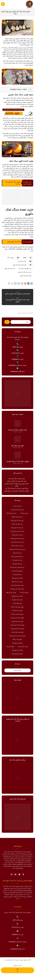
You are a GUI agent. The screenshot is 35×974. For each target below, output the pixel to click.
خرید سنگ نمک (25, 41)
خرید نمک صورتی (17, 563)
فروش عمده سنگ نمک (17, 632)
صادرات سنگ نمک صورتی (17, 589)
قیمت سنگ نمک (23, 646)
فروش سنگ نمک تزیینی (17, 618)
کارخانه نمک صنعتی (17, 650)
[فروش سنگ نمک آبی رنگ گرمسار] (17, 455)
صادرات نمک (24, 592)
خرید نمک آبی (17, 553)
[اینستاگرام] (11, 874)
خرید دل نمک (24, 513)
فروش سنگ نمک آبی (17, 614)
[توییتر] (19, 874)
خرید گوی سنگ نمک (17, 571)
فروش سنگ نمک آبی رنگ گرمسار (17, 461)
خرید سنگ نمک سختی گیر (17, 531)
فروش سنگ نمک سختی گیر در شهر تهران (16, 491)
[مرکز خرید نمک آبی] (17, 439)
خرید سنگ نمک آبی (17, 517)
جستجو (7, 322)
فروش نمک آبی (17, 639)
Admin (24, 257)
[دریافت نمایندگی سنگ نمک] (17, 777)
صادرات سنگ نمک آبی (17, 585)
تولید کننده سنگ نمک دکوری (19, 265)
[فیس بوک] (23, 874)
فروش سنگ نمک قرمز (17, 621)
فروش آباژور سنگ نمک (17, 607)
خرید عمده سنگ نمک (17, 545)
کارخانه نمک (10, 646)
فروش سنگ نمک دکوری (25, 275)
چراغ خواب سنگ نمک (15, 249)
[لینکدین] (15, 874)
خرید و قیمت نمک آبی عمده (17, 430)
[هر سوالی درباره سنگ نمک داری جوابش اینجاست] (17, 739)
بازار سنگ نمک (17, 506)
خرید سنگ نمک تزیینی (17, 520)
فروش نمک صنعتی (17, 643)
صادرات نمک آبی (11, 592)
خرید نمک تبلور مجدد (17, 556)
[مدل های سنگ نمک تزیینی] (17, 816)
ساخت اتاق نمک (17, 574)
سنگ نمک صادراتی (17, 578)
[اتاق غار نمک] (17, 698)
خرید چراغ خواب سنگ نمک (25, 268)
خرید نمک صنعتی (17, 560)
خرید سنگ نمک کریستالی (17, 538)
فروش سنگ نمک (28, 230)
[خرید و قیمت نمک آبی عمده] (17, 423)
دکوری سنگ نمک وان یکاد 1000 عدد (12, 183)
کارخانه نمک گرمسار (17, 654)
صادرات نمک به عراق (17, 596)
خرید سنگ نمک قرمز (17, 535)
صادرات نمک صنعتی (17, 600)
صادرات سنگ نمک (17, 581)
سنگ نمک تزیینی (22, 261)
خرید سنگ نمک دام (17, 524)
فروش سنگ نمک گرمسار (17, 628)
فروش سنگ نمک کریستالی (17, 625)
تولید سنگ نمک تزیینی (17, 509)
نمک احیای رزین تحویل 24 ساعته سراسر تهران (16, 485)
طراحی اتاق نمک (17, 603)
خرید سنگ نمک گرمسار (17, 542)
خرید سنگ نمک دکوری (10, 268)
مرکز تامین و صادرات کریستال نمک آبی (16, 488)
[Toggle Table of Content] (29, 89)
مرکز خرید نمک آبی (17, 446)
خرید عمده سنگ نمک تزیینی (24, 272)
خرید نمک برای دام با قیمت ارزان (16, 481)
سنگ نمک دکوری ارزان (13, 242)
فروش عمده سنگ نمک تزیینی (17, 636)
